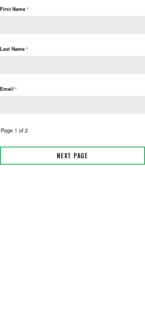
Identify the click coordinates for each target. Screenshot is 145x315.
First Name (13, 9)
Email (7, 89)
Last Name (12, 49)
